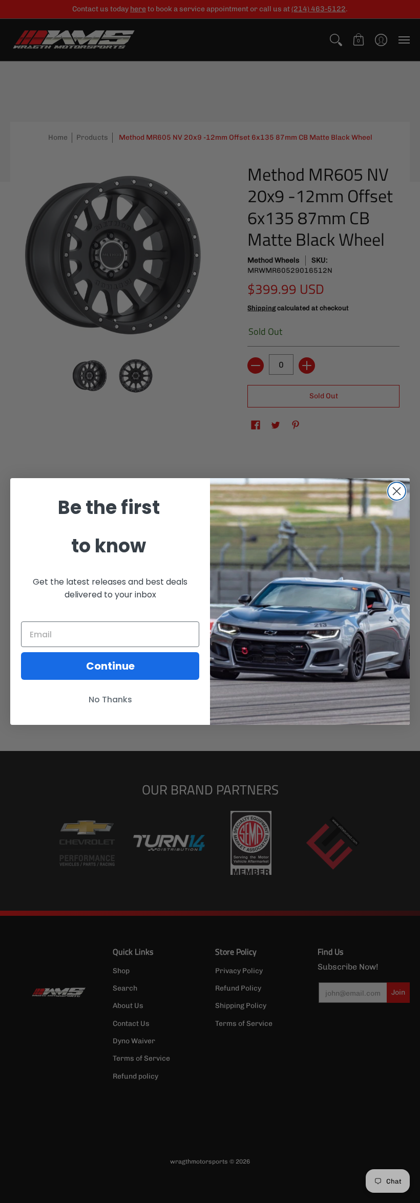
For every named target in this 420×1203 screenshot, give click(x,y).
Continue (110, 666)
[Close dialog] (397, 491)
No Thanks (110, 699)
